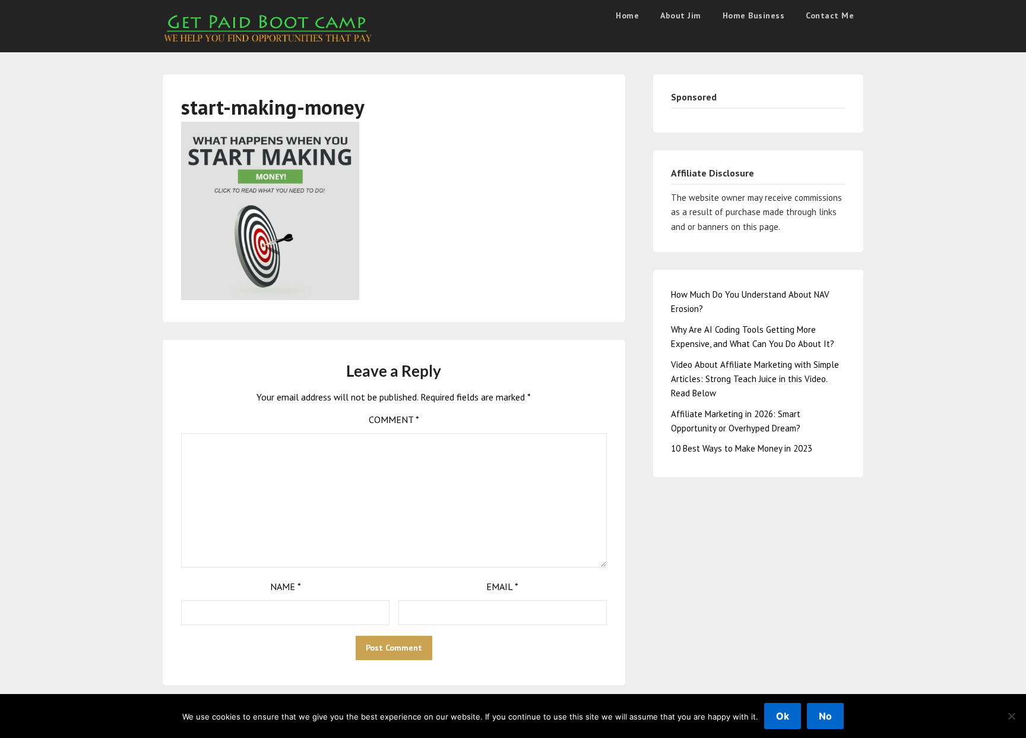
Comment (394, 419)
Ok (782, 716)
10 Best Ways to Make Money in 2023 (741, 448)
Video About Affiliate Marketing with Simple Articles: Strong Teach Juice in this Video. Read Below (755, 379)
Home (627, 15)
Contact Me (830, 15)
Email (502, 586)
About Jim (680, 15)
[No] (1011, 716)
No (825, 716)
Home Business (754, 15)
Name (285, 586)
